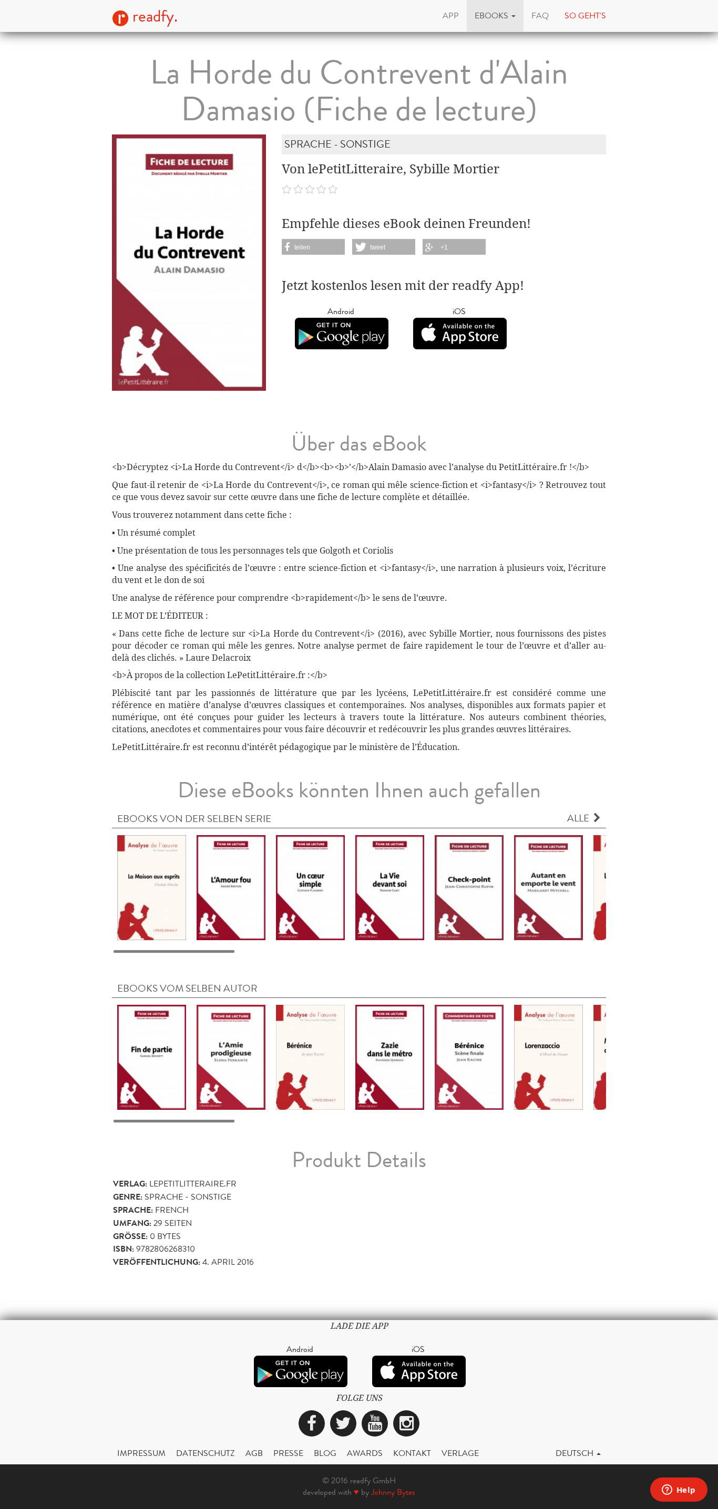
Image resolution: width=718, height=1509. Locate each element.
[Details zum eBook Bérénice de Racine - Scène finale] (469, 1056)
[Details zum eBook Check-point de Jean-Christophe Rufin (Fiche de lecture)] (469, 886)
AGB (254, 1453)
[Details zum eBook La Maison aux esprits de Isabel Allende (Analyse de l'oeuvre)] (151, 886)
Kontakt (412, 1453)
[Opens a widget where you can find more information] (678, 1490)
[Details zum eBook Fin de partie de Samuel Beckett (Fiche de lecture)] (151, 1056)
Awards (365, 1453)
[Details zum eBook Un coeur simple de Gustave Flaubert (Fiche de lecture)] (310, 886)
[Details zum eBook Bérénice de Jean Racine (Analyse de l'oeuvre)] (310, 1056)
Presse (288, 1453)
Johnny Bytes (393, 1492)
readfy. (153, 16)
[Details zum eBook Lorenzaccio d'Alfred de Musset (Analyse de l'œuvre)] (548, 1056)
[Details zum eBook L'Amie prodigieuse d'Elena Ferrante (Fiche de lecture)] (231, 1056)
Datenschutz (205, 1453)
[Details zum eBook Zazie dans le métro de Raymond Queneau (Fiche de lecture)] (389, 1056)
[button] (495, 16)
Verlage (460, 1453)
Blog (325, 1453)
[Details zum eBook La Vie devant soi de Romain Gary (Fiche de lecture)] (389, 886)
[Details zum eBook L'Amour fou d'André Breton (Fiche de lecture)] (231, 886)
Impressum (141, 1453)
